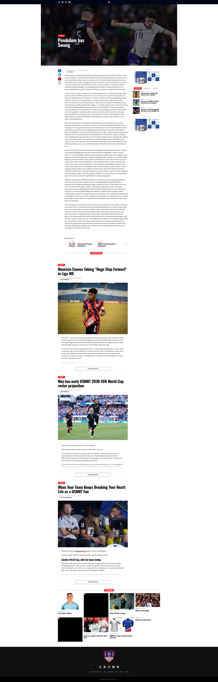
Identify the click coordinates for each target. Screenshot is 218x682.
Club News (110, 672)
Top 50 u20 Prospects (96, 672)
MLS (116, 672)
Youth (126, 672)
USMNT (121, 672)
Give (105, 672)
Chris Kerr (70, 72)
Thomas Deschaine (66, 497)
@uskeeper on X (80, 551)
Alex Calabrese (65, 279)
